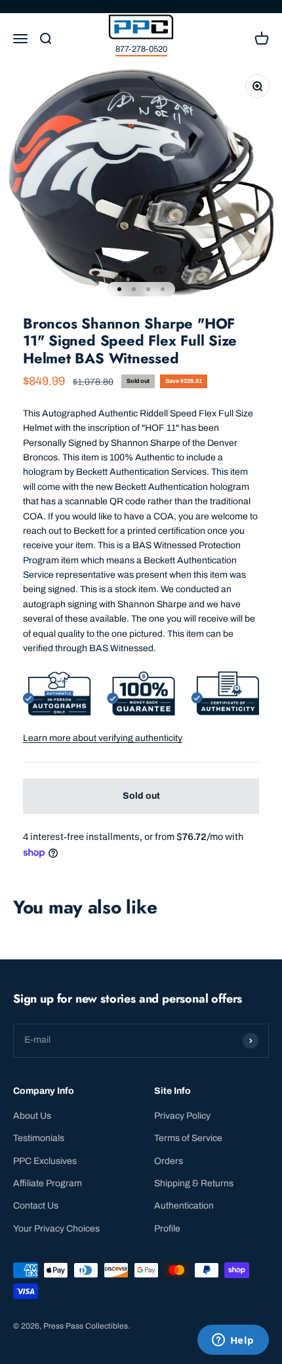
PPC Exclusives (45, 1161)
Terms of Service (188, 1138)
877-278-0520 (141, 49)
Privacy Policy (182, 1116)
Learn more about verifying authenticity (102, 738)
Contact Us (35, 1206)
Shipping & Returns (193, 1183)
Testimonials (38, 1138)
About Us (32, 1116)
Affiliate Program (47, 1183)
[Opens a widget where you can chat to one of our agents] (233, 1341)
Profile (167, 1229)
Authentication (184, 1206)
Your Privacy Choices (56, 1229)
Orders (168, 1161)
